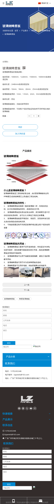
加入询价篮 (20, 133)
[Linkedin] (23, 408)
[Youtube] (30, 408)
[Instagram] (34, 408)
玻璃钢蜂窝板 (9, 299)
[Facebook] (19, 408)
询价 (20, 127)
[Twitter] (27, 408)
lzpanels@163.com (21, 374)
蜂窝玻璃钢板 (24, 299)
